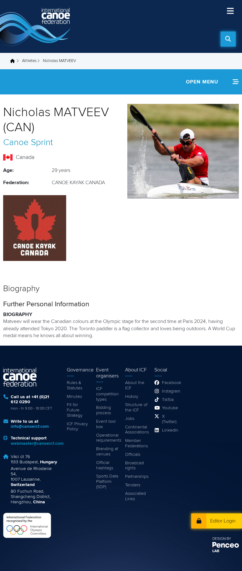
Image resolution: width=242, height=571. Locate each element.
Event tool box (106, 424)
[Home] (36, 26)
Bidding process (103, 410)
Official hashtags (104, 465)
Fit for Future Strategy (75, 410)
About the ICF (134, 385)
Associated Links (135, 496)
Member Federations (136, 443)
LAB (215, 551)
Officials (132, 454)
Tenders (132, 485)
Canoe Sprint (28, 142)
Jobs (129, 418)
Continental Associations (136, 430)
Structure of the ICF (136, 407)
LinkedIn (169, 430)
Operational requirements (107, 438)
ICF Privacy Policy (77, 427)
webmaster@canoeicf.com (37, 443)
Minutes (74, 396)
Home (14, 61)
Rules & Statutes (74, 385)
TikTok (168, 400)
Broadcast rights (134, 466)
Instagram (169, 391)
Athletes (29, 61)
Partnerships (136, 476)
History (131, 396)
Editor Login (223, 520)
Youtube (169, 408)
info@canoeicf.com (30, 426)
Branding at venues (107, 451)
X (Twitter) (169, 419)
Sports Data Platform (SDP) (107, 481)
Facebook (169, 383)
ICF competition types (107, 394)
